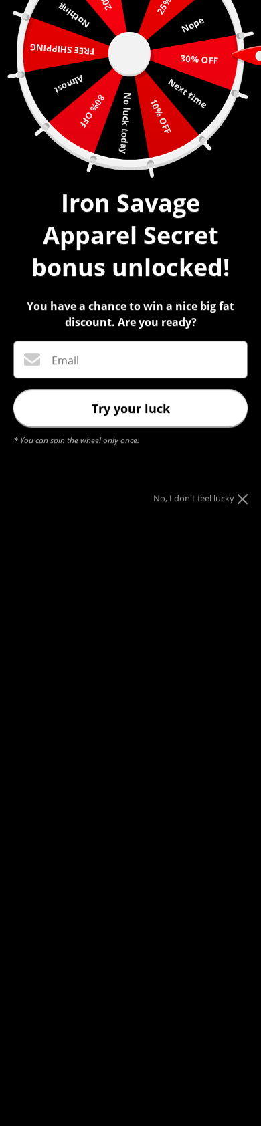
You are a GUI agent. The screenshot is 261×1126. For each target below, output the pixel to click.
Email (65, 360)
